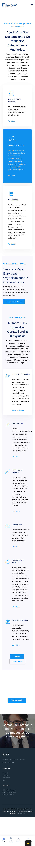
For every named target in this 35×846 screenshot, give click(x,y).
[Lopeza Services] (9, 5)
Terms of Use (21, 813)
